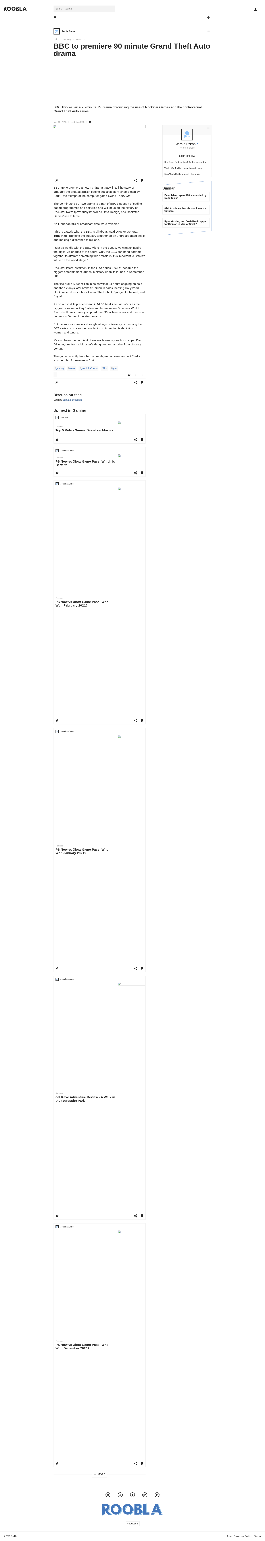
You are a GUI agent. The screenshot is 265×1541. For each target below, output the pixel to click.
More (101, 1474)
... (55, 374)
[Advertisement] (132, 82)
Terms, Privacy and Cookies (239, 1536)
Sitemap (257, 1536)
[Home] (56, 39)
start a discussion (72, 399)
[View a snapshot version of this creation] (90, 122)
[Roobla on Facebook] (132, 1495)
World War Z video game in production (183, 168)
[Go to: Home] (55, 17)
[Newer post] (135, 375)
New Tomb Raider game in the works (182, 174)
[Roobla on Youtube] (120, 1495)
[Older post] (142, 375)
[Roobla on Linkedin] (157, 1495)
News (79, 39)
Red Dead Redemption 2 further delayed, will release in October (187, 162)
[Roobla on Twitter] (108, 1495)
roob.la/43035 (77, 122)
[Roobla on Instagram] (144, 1495)
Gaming (67, 39)
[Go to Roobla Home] (15, 9)
